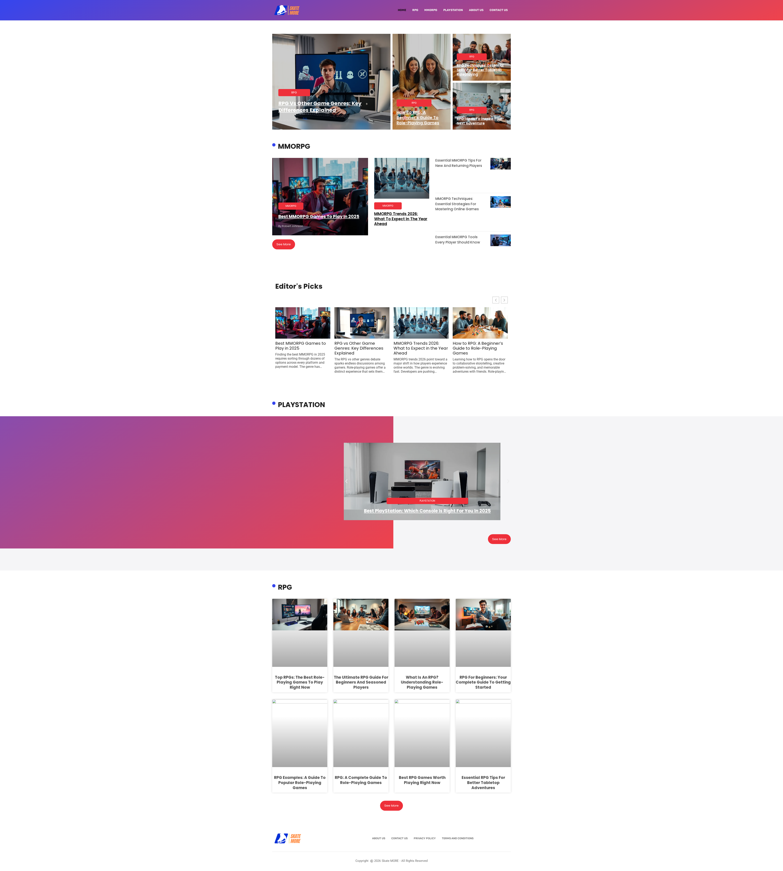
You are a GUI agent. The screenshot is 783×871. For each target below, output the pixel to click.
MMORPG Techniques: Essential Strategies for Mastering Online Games (457, 203)
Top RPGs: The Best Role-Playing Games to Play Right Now (300, 682)
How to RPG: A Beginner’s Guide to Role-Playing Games (418, 117)
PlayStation (453, 10)
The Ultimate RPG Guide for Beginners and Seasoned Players (361, 682)
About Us (476, 10)
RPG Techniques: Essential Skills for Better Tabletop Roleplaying (480, 70)
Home (402, 10)
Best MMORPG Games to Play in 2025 (318, 216)
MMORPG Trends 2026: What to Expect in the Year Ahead (400, 219)
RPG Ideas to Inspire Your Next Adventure (479, 121)
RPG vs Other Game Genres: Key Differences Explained (320, 107)
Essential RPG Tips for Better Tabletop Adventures (483, 782)
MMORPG (430, 10)
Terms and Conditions (457, 838)
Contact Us (499, 10)
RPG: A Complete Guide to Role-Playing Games (361, 780)
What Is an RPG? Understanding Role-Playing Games (422, 682)
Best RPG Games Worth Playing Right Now (422, 780)
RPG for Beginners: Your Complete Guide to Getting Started (483, 682)
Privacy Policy (425, 838)
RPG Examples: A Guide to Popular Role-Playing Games (300, 782)
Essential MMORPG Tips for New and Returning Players (458, 163)
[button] (346, 481)
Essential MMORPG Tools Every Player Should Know (457, 240)
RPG (415, 10)
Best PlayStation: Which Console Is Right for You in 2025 (427, 511)
